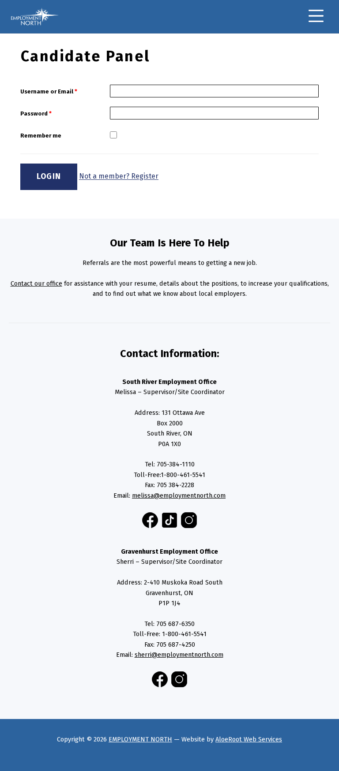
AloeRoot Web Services (248, 739)
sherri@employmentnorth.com (179, 655)
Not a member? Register (118, 176)
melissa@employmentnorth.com (179, 495)
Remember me (40, 135)
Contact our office (36, 283)
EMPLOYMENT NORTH (140, 739)
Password (36, 113)
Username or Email (48, 91)
